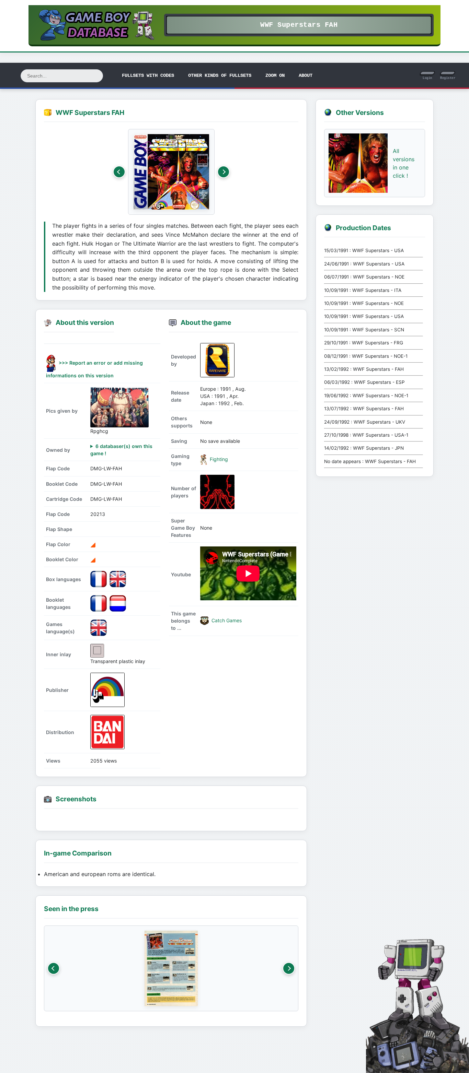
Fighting (218, 459)
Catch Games (226, 620)
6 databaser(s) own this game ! (121, 449)
